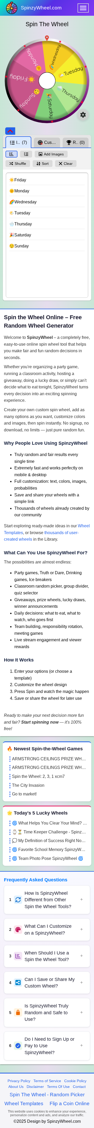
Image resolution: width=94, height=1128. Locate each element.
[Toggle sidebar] (10, 131)
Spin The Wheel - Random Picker (47, 1094)
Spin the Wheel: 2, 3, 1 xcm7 (38, 776)
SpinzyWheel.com (41, 7)
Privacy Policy (19, 1081)
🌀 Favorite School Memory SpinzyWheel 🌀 (49, 849)
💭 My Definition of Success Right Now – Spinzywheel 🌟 (49, 840)
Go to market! (24, 794)
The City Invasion (28, 785)
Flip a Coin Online (70, 1103)
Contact (79, 1086)
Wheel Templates (23, 1103)
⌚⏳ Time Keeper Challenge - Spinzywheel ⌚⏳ (49, 832)
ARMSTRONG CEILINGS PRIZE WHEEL (49, 759)
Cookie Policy (75, 1081)
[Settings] (83, 115)
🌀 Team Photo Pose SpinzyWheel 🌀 (47, 858)
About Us (16, 1086)
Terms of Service (47, 1081)
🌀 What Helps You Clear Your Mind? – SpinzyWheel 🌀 (49, 823)
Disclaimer (35, 1086)
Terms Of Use (58, 1086)
